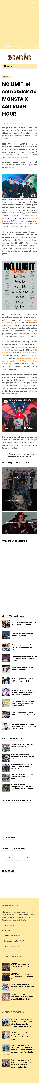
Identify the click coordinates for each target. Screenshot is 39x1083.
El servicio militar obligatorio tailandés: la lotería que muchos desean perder (22, 787)
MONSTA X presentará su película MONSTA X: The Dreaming (19, 361)
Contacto (8, 930)
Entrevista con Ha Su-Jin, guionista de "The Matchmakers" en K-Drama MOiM (22, 1035)
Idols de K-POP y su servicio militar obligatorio (22, 746)
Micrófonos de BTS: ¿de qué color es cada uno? (23, 668)
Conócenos (9, 925)
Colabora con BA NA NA (14, 941)
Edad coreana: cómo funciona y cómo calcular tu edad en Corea (24, 658)
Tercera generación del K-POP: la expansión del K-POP (23, 714)
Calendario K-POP (11, 946)
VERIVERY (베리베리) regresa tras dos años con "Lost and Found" (22, 976)
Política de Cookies (12, 936)
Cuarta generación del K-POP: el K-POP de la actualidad (24, 623)
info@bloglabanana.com (12, 46)
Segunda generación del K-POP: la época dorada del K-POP (23, 647)
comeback (6, 76)
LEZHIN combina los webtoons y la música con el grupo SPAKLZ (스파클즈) (22, 996)
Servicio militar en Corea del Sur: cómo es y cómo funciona (21, 766)
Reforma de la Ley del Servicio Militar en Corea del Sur (22, 756)
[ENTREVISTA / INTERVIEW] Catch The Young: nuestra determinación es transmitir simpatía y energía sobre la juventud (18, 1049)
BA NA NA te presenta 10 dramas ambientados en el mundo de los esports (23, 692)
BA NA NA (10, 167)
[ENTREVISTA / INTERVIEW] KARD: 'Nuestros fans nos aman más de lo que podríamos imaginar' (21, 1063)
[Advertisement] (19, 24)
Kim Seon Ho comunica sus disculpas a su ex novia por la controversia (24, 726)
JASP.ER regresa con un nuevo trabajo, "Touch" (20, 965)
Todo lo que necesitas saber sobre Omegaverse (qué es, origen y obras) (23, 703)
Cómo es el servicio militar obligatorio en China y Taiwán (22, 776)
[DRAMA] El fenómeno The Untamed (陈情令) (22, 634)
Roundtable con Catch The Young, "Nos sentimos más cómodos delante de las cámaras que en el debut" (21, 1023)
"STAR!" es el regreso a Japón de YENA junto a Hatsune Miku (22, 985)
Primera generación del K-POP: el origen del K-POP (23, 680)
